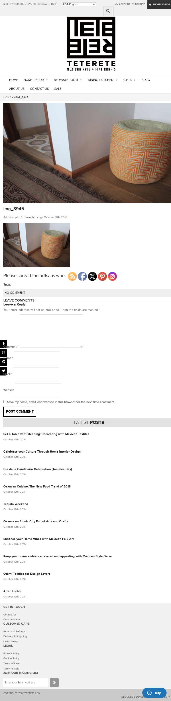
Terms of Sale (11, 668)
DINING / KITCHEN (100, 80)
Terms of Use (11, 663)
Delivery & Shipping (15, 636)
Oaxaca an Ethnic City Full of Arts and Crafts (35, 521)
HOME (13, 80)
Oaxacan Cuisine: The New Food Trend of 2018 (37, 486)
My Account (122, 4)
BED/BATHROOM (66, 80)
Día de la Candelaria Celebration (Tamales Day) (37, 469)
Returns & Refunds (14, 631)
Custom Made (11, 619)
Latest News (10, 641)
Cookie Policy (11, 658)
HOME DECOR (34, 80)
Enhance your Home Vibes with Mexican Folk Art (38, 539)
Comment (10, 347)
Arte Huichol (12, 591)
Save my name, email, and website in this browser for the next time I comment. (61, 402)
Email (7, 374)
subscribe (138, 4)
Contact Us (9, 614)
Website (8, 390)
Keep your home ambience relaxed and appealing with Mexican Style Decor (57, 556)
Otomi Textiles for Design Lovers (26, 574)
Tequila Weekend (15, 504)
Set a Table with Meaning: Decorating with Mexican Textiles (46, 434)
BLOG (146, 80)
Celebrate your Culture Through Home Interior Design (42, 451)
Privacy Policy (11, 653)
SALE (57, 89)
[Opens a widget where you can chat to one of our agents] (154, 693)
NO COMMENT (14, 293)
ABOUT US (16, 89)
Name (8, 358)
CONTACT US (39, 89)
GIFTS (127, 80)
